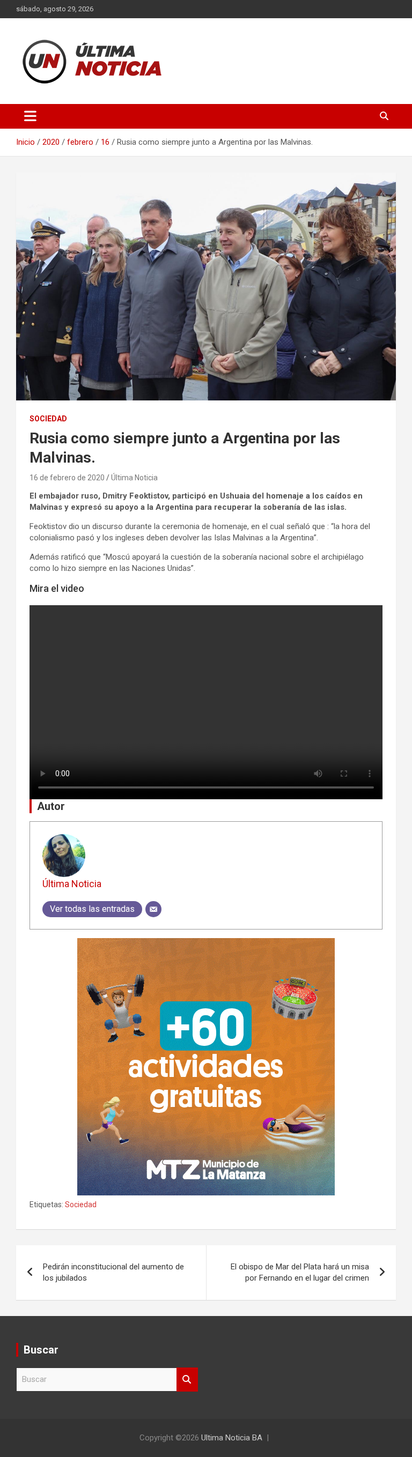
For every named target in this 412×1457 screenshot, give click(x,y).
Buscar (187, 1379)
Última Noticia (134, 477)
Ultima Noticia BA (231, 1438)
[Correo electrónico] (153, 909)
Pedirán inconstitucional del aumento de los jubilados (113, 1272)
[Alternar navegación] (30, 116)
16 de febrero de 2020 (67, 477)
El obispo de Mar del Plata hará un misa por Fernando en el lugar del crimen (300, 1272)
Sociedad (48, 418)
